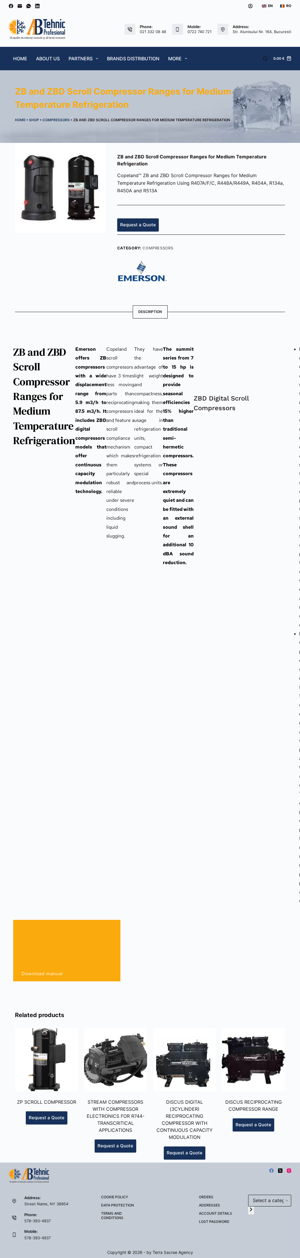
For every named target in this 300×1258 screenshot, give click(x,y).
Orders (206, 1197)
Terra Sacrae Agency (173, 1252)
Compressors (56, 120)
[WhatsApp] (28, 6)
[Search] (265, 59)
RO (288, 6)
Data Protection (117, 1205)
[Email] (20, 6)
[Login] (250, 6)
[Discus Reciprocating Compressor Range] (253, 1059)
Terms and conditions (112, 1215)
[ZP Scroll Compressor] (46, 1059)
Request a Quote (138, 224)
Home (20, 58)
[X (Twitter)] (280, 1170)
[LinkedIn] (37, 6)
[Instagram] (289, 1170)
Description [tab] (150, 311)
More (175, 58)
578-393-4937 (37, 1220)
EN (270, 6)
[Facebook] (11, 6)
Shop (34, 120)
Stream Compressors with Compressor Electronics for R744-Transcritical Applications (115, 1116)
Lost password (214, 1221)
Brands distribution (133, 58)
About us (48, 58)
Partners (81, 58)
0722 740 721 (200, 31)
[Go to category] (251, 1210)
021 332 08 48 (153, 31)
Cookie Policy (114, 1197)
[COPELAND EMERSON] (142, 270)
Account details (215, 1213)
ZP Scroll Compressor (46, 1102)
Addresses (209, 1205)
